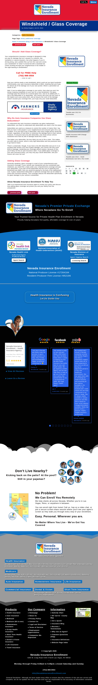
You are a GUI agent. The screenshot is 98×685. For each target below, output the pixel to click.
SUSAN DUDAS (79, 418)
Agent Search (18, 260)
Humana (85, 574)
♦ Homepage (33, 613)
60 (70, 171)
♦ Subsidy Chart (57, 613)
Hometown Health (12, 566)
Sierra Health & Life (58, 564)
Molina (45, 566)
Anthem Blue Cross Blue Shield (35, 564)
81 (78, 173)
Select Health (35, 566)
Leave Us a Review (16, 378)
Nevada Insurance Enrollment (27, 182)
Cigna (28, 577)
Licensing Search (79, 260)
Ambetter (24, 566)
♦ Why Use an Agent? (59, 631)
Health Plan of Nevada (76, 564)
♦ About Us (32, 616)
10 (76, 168)
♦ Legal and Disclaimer (37, 624)
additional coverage (33, 38)
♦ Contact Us (33, 621)
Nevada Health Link (13, 564)
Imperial (53, 566)
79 (70, 173)
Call (83, 2)
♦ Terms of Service (35, 627)
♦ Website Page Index (59, 642)
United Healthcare (41, 574)
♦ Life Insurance (11, 645)
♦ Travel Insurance (12, 647)
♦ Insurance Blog (57, 624)
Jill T (54, 389)
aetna (22, 577)
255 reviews (10, 364)
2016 (22, 38)
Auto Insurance (28, 35)
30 (83, 168)
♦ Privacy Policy (34, 618)
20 (79, 168)
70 (74, 171)
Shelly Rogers (28, 28)
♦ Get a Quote (56, 621)
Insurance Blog (24, 41)
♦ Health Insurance (13, 613)
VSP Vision (57, 593)
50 (66, 171)
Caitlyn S (34, 367)
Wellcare (36, 577)
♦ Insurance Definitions (60, 639)
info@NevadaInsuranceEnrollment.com (49, 673)
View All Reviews (16, 371)
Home (14, 41)
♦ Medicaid (9, 618)
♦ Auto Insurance (12, 616)
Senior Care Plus (12, 577)
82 (81, 173)
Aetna (89, 564)
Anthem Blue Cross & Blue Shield (18, 574)
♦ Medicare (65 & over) (14, 621)
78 (66, 173)
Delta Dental (39, 593)
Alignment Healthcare (71, 574)
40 (87, 168)
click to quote (35, 113)
